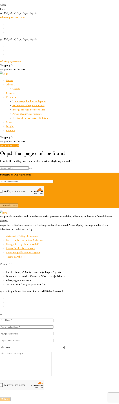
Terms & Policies (15, 256)
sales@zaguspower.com (12, 17)
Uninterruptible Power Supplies (29, 101)
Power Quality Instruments (27, 113)
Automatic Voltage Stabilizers (28, 105)
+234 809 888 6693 (9, 145)
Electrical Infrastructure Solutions (30, 118)
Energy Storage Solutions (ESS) (29, 109)
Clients (16, 88)
